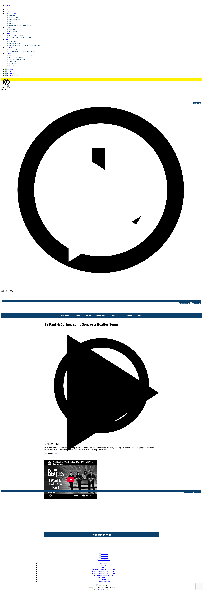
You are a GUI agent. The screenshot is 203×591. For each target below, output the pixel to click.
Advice (77, 315)
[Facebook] (9, 69)
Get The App (196, 303)
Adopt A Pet (64, 315)
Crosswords (101, 315)
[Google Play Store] (12, 75)
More (46, 540)
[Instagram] (9, 71)
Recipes (140, 315)
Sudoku (129, 315)
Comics (88, 315)
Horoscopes (116, 315)
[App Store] (9, 73)
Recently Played (184, 303)
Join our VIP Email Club (192, 493)
